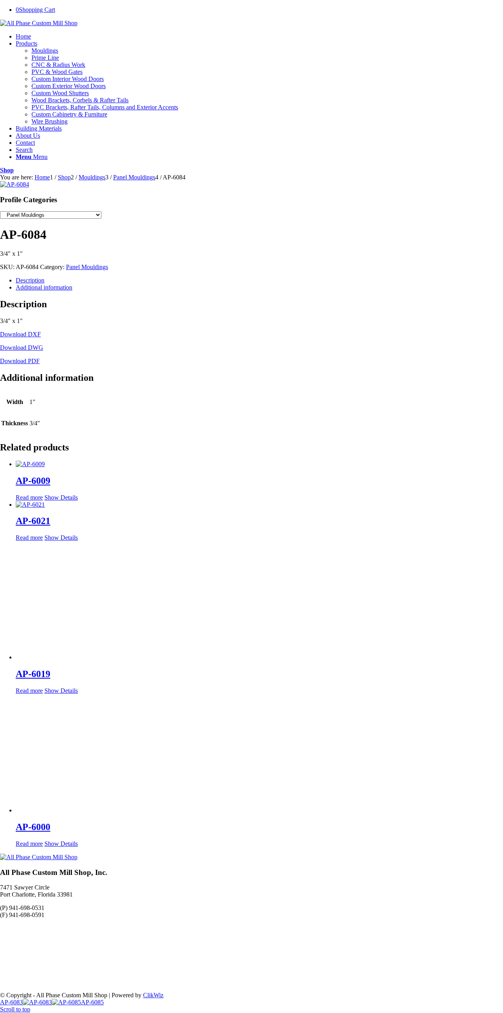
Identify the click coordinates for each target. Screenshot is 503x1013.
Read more (29, 497)
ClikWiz (153, 995)
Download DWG (21, 347)
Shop (7, 170)
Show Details (61, 497)
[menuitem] (259, 36)
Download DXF (20, 334)
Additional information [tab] (44, 287)
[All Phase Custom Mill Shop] (38, 23)
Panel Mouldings (87, 267)
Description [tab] (30, 280)
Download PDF (20, 361)
